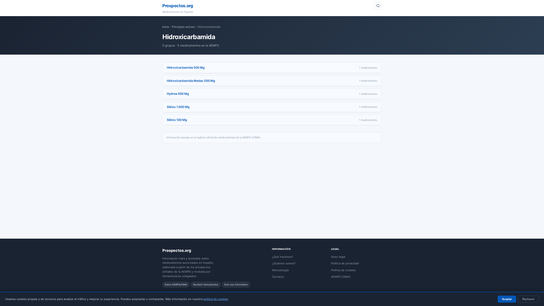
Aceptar (507, 299)
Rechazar (528, 299)
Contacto (278, 276)
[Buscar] (378, 5)
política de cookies (215, 299)
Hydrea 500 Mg (178, 93)
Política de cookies (343, 270)
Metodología (280, 270)
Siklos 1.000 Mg (178, 107)
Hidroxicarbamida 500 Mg (186, 67)
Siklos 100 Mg (177, 120)
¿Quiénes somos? (284, 263)
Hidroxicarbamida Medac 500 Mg (191, 80)
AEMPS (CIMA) (341, 276)
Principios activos (183, 26)
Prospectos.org (177, 5)
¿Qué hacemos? (282, 256)
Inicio (165, 26)
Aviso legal (338, 256)
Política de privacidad (345, 263)
